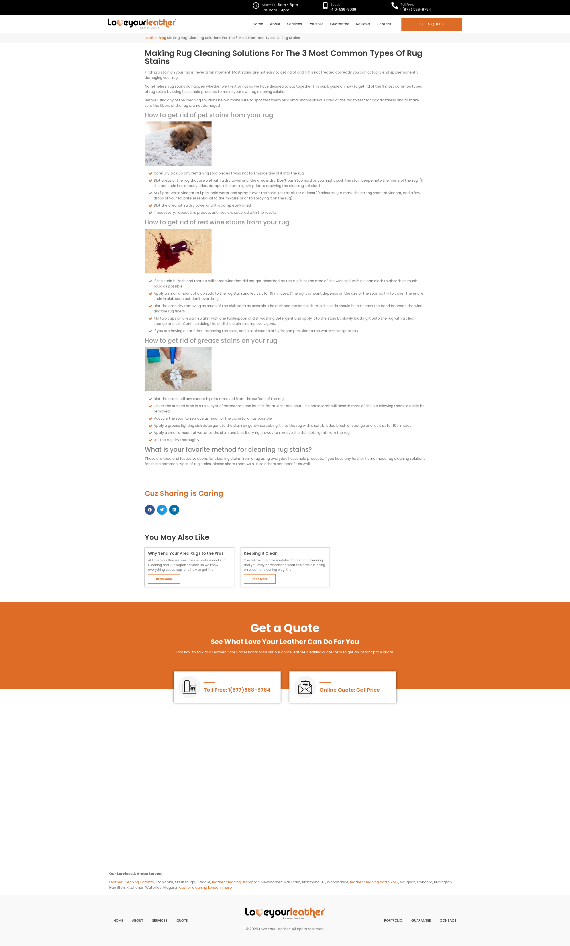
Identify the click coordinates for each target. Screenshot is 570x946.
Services (294, 24)
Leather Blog (155, 37)
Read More (164, 579)
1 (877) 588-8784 (415, 9)
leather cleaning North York (374, 882)
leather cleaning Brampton (236, 882)
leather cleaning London (199, 887)
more (227, 887)
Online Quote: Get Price (350, 690)
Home (258, 24)
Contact (384, 24)
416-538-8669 (343, 9)
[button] (150, 510)
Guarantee (339, 24)
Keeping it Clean (261, 553)
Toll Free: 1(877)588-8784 (237, 690)
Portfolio (316, 24)
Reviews (363, 24)
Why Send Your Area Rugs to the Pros (186, 553)
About (275, 24)
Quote (182, 920)
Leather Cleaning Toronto (131, 882)
